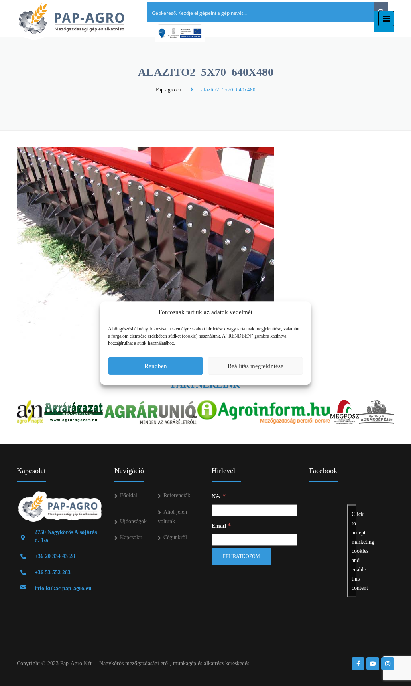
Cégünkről (175, 537)
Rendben (155, 366)
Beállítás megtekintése (255, 366)
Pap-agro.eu (168, 90)
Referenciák (176, 495)
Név (219, 496)
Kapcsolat (131, 537)
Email (221, 525)
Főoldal (128, 495)
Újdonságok (133, 521)
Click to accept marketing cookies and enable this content (354, 551)
